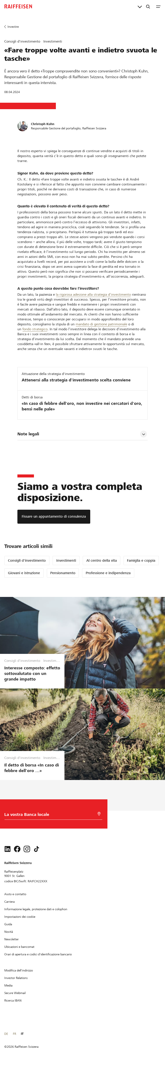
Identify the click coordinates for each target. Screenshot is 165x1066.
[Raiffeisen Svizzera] (18, 6)
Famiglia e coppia (141, 560)
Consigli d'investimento (27, 560)
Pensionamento (62, 573)
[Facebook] (17, 849)
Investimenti (66, 560)
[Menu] (158, 6)
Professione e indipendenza (108, 573)
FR (14, 1033)
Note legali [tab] (28, 433)
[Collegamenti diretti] (139, 6)
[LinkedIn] (7, 849)
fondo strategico (34, 329)
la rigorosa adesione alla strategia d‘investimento (93, 294)
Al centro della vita (101, 560)
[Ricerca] (148, 6)
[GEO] (99, 814)
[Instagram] (27, 849)
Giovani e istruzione (24, 573)
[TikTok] (36, 849)
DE (6, 1033)
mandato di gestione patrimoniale (101, 324)
